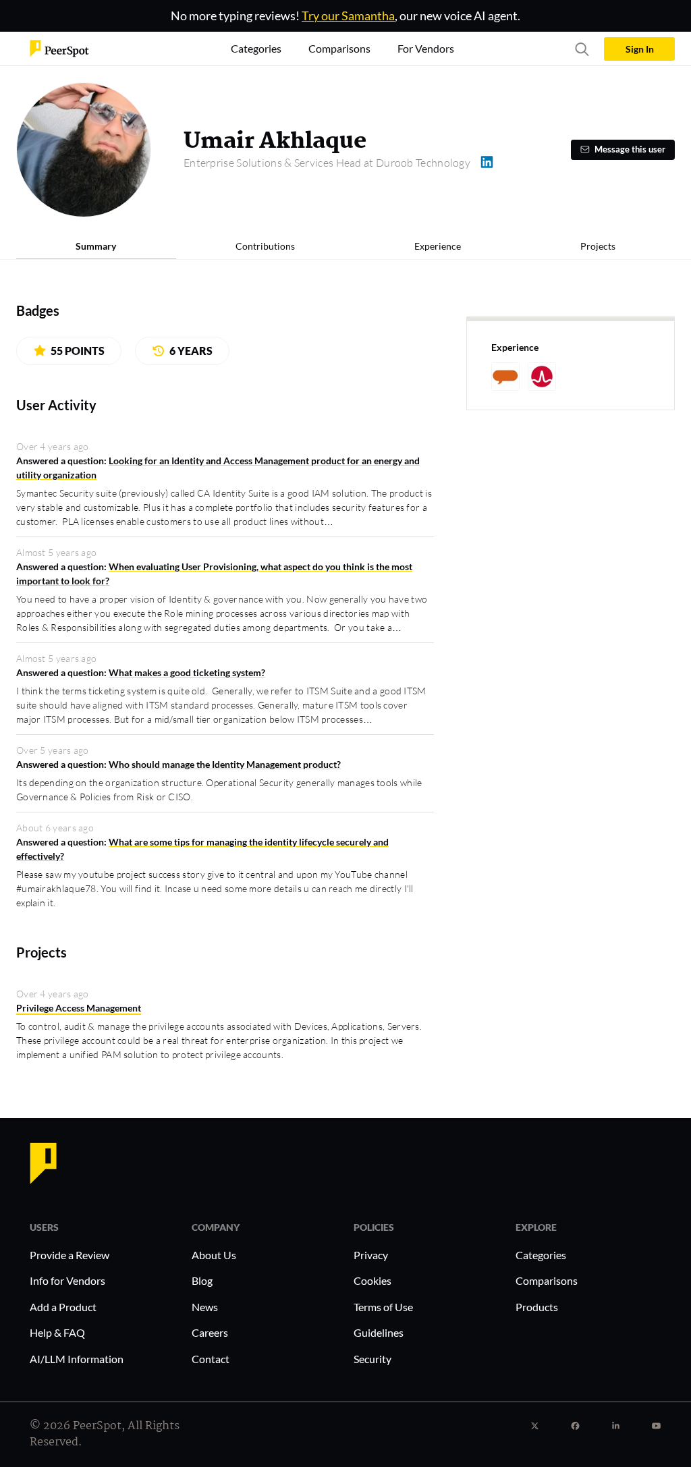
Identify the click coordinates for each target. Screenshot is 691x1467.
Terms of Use (383, 1306)
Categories (541, 1254)
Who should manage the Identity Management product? (225, 764)
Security (372, 1358)
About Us (214, 1254)
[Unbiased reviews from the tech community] (59, 47)
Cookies (372, 1280)
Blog (202, 1280)
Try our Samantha (348, 15)
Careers (210, 1332)
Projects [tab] (597, 246)
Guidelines (379, 1332)
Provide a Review (69, 1254)
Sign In (640, 49)
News (205, 1306)
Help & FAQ (57, 1332)
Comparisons (547, 1280)
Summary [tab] (96, 246)
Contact (210, 1358)
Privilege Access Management (78, 1008)
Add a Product (63, 1306)
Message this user (630, 149)
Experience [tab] (437, 246)
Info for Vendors (67, 1280)
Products (537, 1306)
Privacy (371, 1254)
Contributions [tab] (265, 246)
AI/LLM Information (76, 1358)
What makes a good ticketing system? (187, 672)
